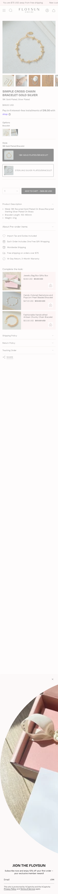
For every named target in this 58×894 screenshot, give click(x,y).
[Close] (52, 679)
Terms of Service (27, 889)
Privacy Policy (10, 889)
